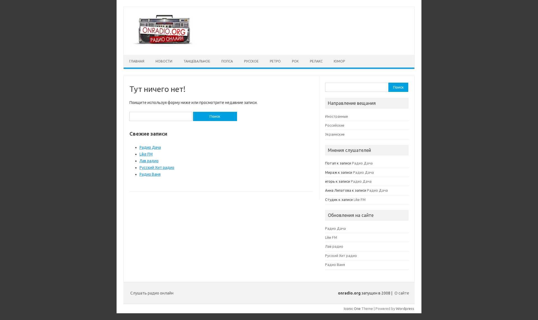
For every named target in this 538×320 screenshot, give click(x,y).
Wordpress (405, 308)
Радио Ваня (150, 174)
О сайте (402, 293)
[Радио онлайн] (163, 45)
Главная (136, 61)
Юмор (339, 61)
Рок (295, 61)
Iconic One (352, 308)
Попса (227, 61)
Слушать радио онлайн (151, 293)
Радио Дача (150, 147)
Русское (251, 61)
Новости (164, 61)
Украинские (335, 134)
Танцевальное (197, 61)
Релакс (316, 61)
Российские (334, 125)
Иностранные (336, 116)
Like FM (146, 154)
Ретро (275, 61)
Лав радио (149, 161)
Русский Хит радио (157, 167)
